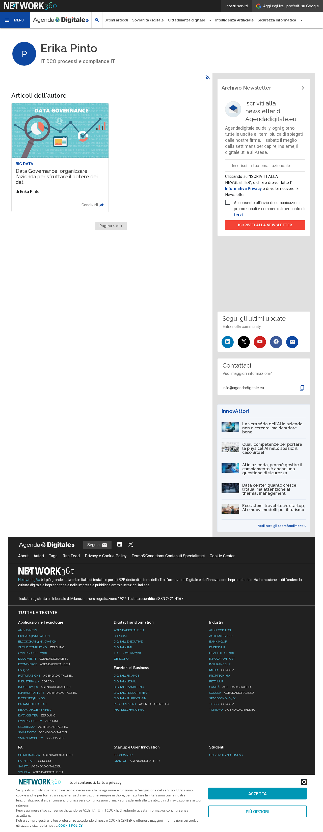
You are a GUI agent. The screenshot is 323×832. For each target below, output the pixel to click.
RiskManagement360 (34, 709)
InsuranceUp (219, 664)
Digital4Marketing (129, 687)
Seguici (94, 544)
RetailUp (216, 681)
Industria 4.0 (36, 681)
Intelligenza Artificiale (234, 20)
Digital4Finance (126, 675)
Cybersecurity (38, 721)
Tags (53, 555)
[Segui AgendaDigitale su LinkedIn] (120, 544)
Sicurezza (43, 727)
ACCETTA (257, 793)
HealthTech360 (221, 653)
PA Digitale (34, 761)
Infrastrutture (47, 693)
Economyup (123, 755)
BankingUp (218, 641)
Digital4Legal (125, 681)
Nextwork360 (29, 580)
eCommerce (44, 664)
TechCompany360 (127, 653)
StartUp (137, 761)
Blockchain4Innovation (37, 641)
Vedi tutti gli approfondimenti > (282, 526)
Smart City (43, 732)
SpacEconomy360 (222, 698)
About (23, 555)
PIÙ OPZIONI (257, 811)
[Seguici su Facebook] (276, 342)
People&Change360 (129, 709)
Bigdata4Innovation (34, 636)
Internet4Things (31, 698)
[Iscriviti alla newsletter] (292, 342)
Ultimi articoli (116, 20)
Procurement (141, 704)
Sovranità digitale (148, 20)
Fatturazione (45, 675)
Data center (36, 715)
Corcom (120, 636)
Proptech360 (219, 675)
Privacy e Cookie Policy (106, 555)
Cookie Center (222, 555)
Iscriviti (265, 225)
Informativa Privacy (244, 188)
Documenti (43, 658)
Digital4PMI (123, 647)
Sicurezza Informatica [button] (277, 20)
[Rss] (208, 77)
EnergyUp (217, 647)
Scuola (231, 693)
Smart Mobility (41, 738)
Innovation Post (222, 658)
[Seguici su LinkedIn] (228, 342)
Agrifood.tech (220, 630)
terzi (238, 214)
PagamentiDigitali (32, 704)
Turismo (232, 709)
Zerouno (121, 658)
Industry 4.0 (44, 687)
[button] (15, 20)
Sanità (230, 687)
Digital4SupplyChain (130, 698)
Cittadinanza (45, 755)
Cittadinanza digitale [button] (186, 20)
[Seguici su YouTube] (260, 342)
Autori (39, 555)
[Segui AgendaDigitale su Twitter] (131, 544)
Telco (221, 704)
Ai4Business (27, 630)
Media (221, 670)
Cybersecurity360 (32, 653)
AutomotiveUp (220, 636)
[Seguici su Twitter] (244, 342)
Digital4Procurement (131, 693)
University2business (226, 755)
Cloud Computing (41, 647)
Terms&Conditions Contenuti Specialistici (168, 555)
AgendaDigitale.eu (129, 630)
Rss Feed (71, 555)
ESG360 (23, 670)
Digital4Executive (128, 641)
